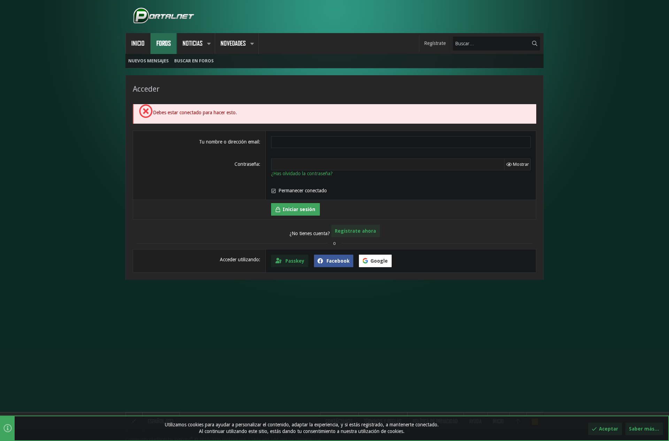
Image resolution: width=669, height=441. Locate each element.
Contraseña (246, 164)
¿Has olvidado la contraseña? (302, 173)
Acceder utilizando (239, 259)
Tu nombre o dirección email (229, 142)
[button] (208, 43)
